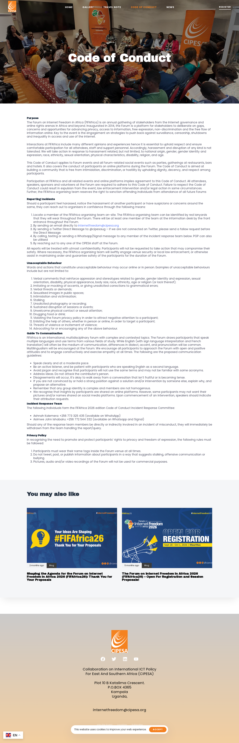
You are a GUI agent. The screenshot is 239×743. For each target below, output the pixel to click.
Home (69, 7)
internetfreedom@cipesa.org (98, 225)
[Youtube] (136, 659)
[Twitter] (114, 659)
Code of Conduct (144, 7)
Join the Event (104, 724)
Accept (158, 729)
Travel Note (112, 7)
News (170, 7)
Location (122, 724)
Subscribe (137, 724)
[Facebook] (103, 659)
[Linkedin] (125, 659)
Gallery (88, 7)
